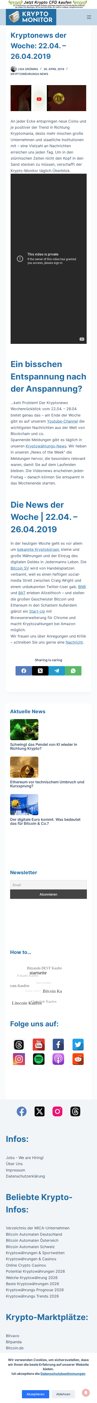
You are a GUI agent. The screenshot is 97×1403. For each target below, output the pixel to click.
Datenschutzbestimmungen (62, 1374)
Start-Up (37, 611)
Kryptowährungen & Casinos (31, 1259)
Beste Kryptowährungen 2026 (32, 1283)
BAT (21, 592)
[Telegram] (56, 670)
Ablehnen (63, 1394)
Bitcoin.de (15, 1348)
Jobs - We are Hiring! (25, 1157)
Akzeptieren (35, 1394)
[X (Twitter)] (40, 670)
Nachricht (74, 642)
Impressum (15, 1170)
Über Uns (14, 1163)
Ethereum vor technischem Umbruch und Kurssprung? (47, 784)
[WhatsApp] (73, 670)
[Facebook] (24, 670)
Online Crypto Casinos (26, 1265)
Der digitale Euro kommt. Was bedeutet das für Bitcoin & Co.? (45, 821)
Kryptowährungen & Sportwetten (35, 1252)
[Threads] (75, 1111)
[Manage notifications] (86, 1392)
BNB (82, 586)
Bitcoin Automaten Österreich (32, 1240)
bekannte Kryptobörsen (38, 549)
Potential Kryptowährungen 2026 (35, 1271)
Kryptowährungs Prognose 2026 (35, 1289)
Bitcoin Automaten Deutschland (34, 1234)
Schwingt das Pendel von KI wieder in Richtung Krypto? (43, 746)
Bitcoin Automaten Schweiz (30, 1246)
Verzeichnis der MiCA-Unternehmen (37, 1228)
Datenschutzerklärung (25, 1176)
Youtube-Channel (62, 421)
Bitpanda (14, 1341)
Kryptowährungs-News (46, 446)
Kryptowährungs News (29, 74)
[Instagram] (57, 1111)
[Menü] (89, 17)
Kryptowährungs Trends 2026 (32, 1296)
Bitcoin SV (20, 568)
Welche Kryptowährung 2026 (32, 1277)
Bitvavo (12, 1335)
